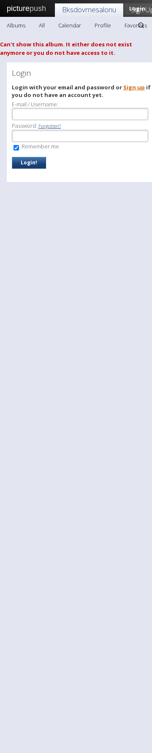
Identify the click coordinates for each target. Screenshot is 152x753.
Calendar (69, 25)
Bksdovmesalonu (89, 9)
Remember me (39, 146)
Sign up (134, 87)
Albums (16, 25)
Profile (103, 25)
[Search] (141, 25)
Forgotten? (49, 126)
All (42, 25)
